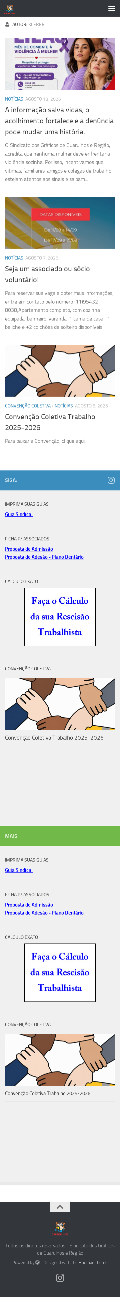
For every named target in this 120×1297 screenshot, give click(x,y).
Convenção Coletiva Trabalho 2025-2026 (54, 737)
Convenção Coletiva (28, 406)
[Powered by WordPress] (37, 1262)
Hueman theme (93, 1262)
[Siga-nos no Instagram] (111, 480)
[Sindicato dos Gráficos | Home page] (11, 8)
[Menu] (111, 8)
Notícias (14, 99)
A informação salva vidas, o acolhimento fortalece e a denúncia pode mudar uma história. (59, 121)
